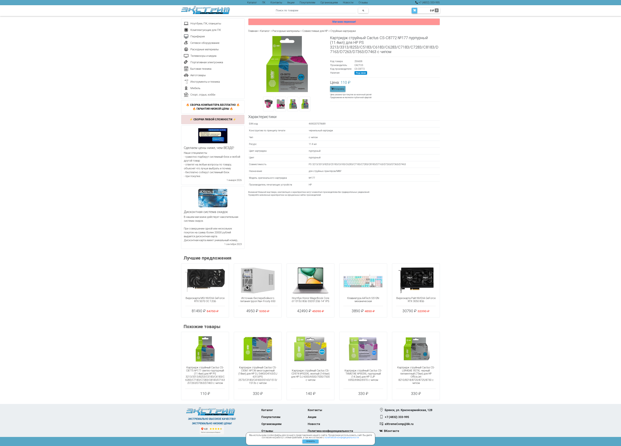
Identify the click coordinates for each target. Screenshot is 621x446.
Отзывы (363, 2)
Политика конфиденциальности (330, 431)
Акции (290, 2)
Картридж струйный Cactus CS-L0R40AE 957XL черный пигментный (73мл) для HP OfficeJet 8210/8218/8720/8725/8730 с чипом (416, 375)
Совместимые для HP (315, 31)
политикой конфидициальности (341, 437)
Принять (310, 441)
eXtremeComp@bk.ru (399, 424)
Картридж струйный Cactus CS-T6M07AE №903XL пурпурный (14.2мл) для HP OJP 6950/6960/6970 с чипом (363, 375)
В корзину (339, 89)
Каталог (252, 2)
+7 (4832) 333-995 (429, 2)
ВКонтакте (391, 431)
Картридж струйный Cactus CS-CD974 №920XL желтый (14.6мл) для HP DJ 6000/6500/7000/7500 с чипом (310, 375)
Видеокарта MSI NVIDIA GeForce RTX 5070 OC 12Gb (205, 300)
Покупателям (307, 2)
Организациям (329, 2)
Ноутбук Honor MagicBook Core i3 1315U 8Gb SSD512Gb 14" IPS (310, 300)
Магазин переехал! (344, 21)
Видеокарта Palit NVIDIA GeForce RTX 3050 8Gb (416, 300)
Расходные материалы (286, 31)
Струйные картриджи (343, 31)
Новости (348, 2)
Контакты (276, 2)
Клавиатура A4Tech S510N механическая (363, 300)
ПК (263, 2)
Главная (253, 31)
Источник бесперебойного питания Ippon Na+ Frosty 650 (257, 300)
